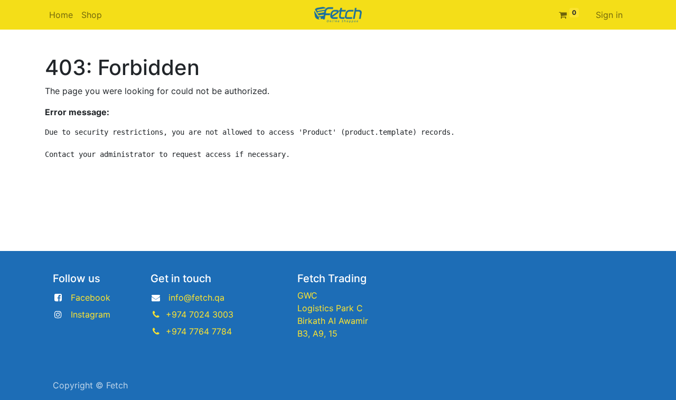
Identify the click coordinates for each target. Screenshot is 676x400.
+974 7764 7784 (199, 331)
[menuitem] (61, 14)
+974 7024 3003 (199, 314)
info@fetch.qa (196, 297)
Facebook (90, 297)
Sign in (609, 15)
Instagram (90, 314)
